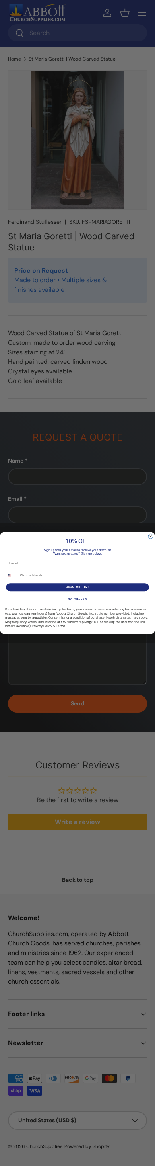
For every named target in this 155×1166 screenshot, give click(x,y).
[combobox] (12, 575)
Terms (60, 626)
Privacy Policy (42, 626)
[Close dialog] (150, 536)
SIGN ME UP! (78, 587)
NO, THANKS (77, 599)
